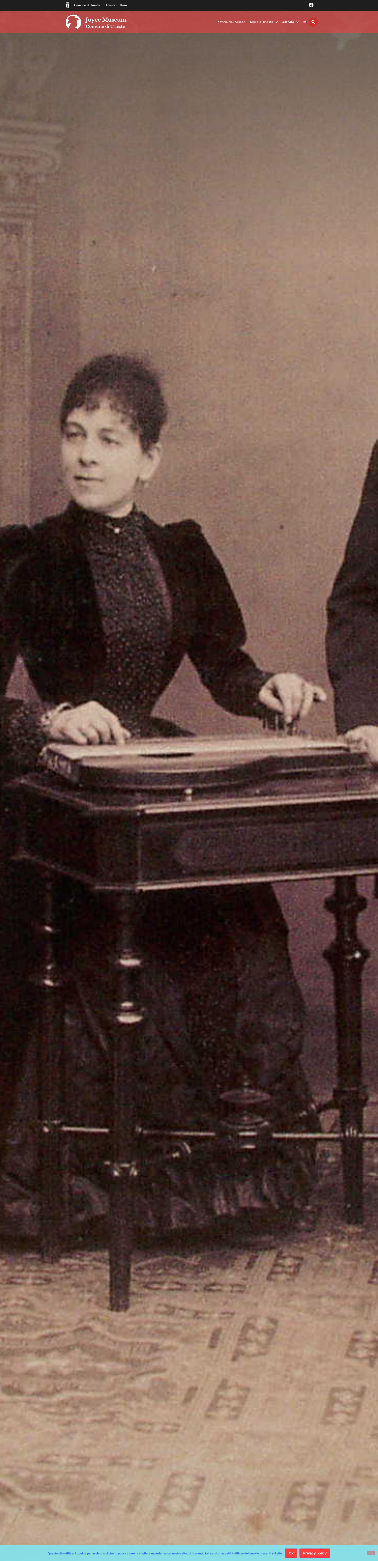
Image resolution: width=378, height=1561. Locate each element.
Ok (291, 1553)
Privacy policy (315, 1553)
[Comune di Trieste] (67, 5)
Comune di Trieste (87, 5)
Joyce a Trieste (261, 22)
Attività (288, 22)
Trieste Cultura (116, 5)
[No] (371, 1553)
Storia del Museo (231, 22)
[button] (313, 22)
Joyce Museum (106, 20)
